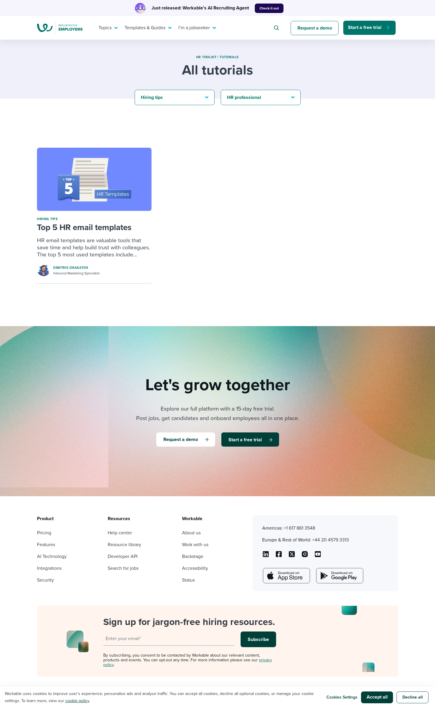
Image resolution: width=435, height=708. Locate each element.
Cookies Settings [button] (341, 697)
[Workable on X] (304, 556)
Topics (105, 28)
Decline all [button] (412, 697)
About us (191, 533)
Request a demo (314, 28)
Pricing (44, 533)
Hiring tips (47, 219)
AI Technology (52, 556)
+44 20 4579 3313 (330, 540)
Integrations (49, 568)
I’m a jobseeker (194, 28)
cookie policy (77, 700)
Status (188, 580)
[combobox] (277, 28)
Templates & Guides (145, 28)
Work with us (195, 545)
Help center (120, 533)
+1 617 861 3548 (299, 528)
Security (45, 580)
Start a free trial (364, 27)
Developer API (123, 556)
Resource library (124, 545)
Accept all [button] (377, 697)
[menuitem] (106, 28)
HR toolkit (206, 57)
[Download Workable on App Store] (286, 575)
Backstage (192, 556)
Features (46, 545)
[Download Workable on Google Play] (339, 575)
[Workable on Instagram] (317, 556)
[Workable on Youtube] (291, 556)
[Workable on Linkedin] (265, 556)
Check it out (269, 8)
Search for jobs (123, 568)
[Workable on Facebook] (278, 556)
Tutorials (229, 57)
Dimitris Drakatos (70, 268)
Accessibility (195, 568)
